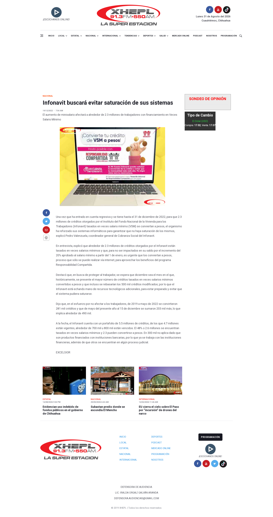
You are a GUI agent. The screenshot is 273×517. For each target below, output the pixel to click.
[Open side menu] (41, 35)
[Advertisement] (136, 65)
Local (61, 36)
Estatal (75, 36)
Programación (229, 36)
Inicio (51, 36)
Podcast (197, 36)
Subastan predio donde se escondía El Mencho (108, 408)
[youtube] (218, 9)
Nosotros (211, 36)
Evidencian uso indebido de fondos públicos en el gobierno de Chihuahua (63, 410)
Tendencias (130, 36)
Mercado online (180, 36)
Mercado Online (161, 448)
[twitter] (214, 463)
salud (162, 36)
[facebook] (209, 9)
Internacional (110, 36)
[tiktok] (226, 9)
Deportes (148, 36)
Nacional (91, 36)
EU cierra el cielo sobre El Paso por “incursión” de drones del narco (159, 410)
